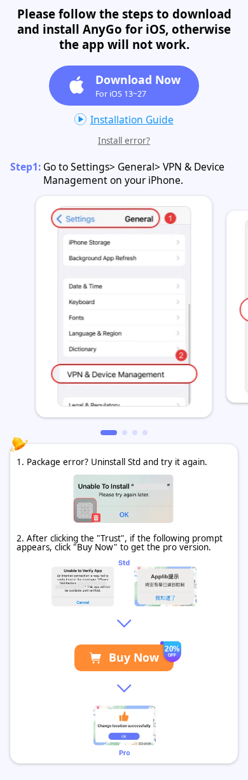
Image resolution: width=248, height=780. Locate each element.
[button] (108, 432)
